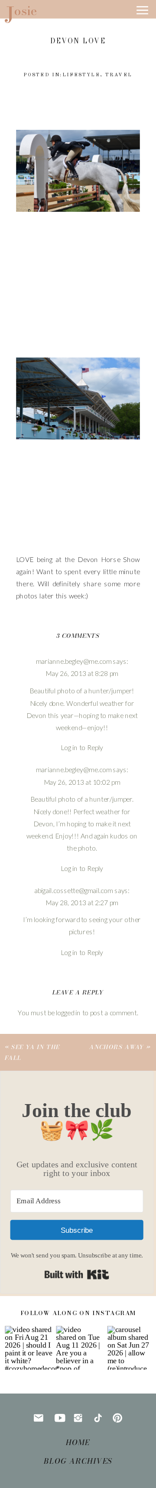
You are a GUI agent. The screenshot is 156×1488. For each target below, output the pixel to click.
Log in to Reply (82, 748)
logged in (68, 1012)
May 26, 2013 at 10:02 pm (82, 782)
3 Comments (78, 635)
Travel (118, 75)
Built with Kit (76, 1274)
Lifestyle (81, 75)
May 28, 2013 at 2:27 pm (82, 902)
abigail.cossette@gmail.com (73, 890)
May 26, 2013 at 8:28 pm (82, 673)
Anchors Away (117, 1046)
